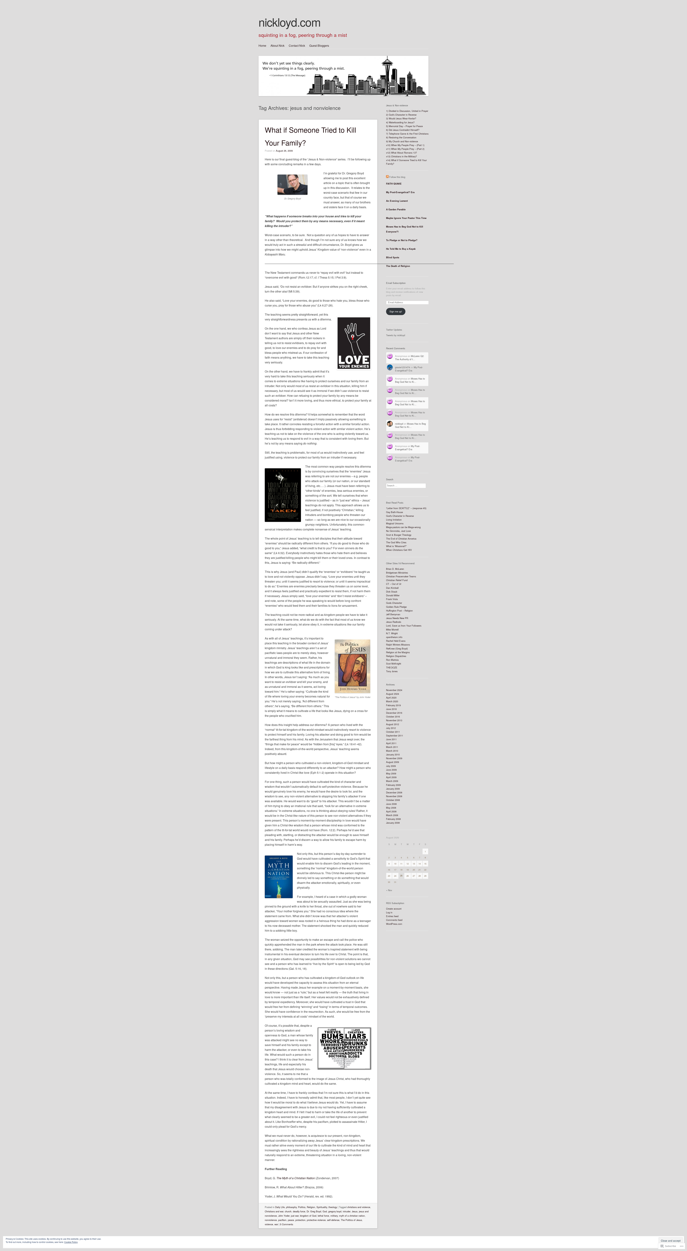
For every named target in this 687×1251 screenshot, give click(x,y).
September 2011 (394, 735)
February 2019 (393, 705)
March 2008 (392, 815)
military (334, 1215)
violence (269, 1224)
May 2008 (391, 807)
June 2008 (391, 804)
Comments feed (394, 920)
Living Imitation (394, 519)
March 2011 (392, 747)
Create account (393, 908)
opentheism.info (394, 637)
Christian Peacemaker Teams (401, 576)
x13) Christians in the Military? (401, 156)
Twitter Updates (394, 329)
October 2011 (393, 731)
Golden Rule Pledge (396, 606)
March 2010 (392, 750)
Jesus (354, 1211)
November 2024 (394, 690)
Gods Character (394, 603)
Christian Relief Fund (397, 580)
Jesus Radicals (393, 622)
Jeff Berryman (393, 614)
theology (332, 1207)
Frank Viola (392, 599)
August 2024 (392, 693)
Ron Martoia (392, 659)
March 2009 (392, 781)
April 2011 (391, 743)
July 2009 (391, 766)
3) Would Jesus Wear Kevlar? (401, 118)
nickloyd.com (289, 22)
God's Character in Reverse (400, 516)
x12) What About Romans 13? (401, 152)
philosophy (291, 1207)
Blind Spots (392, 257)
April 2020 (391, 697)
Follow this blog (397, 177)
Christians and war (274, 1211)
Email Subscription (396, 283)
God (325, 1211)
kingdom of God (308, 1215)
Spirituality (321, 1207)
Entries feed (392, 916)
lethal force (323, 1215)
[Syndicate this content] (387, 177)
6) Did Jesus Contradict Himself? (402, 130)
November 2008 (394, 796)
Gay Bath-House (394, 512)
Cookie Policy (71, 1241)
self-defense (333, 1220)
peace (291, 1220)
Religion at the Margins (398, 652)
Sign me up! (395, 311)
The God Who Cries (396, 542)
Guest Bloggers (319, 46)
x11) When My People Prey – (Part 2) (405, 149)
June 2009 (391, 769)
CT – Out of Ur (393, 584)
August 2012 (392, 724)
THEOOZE (391, 667)
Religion (311, 1207)
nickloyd (399, 423)
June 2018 (391, 709)
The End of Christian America (401, 538)
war (276, 1224)
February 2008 (393, 819)
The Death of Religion (398, 266)
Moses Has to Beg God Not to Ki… (410, 380)
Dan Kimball (392, 588)
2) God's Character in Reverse (401, 114)
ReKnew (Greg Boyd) (397, 648)
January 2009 (393, 788)
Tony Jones (392, 671)
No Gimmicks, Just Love (398, 531)
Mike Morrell (392, 629)
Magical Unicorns (394, 523)
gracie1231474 (402, 367)
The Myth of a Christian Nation (295, 1178)
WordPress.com (394, 924)
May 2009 (391, 773)
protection (300, 1220)
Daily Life (280, 1207)
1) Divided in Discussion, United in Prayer (407, 111)
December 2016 (394, 712)
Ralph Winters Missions (398, 644)
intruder (346, 1211)
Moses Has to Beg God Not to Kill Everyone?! (404, 229)
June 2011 (391, 739)
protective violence (316, 1220)
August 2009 (392, 762)
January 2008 (393, 822)
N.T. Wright (392, 633)
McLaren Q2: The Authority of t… (409, 357)
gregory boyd (334, 1211)
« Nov (389, 890)
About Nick (277, 46)
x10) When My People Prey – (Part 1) (405, 145)
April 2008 (391, 811)
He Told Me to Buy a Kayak (401, 248)
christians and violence (358, 1207)
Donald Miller (392, 595)
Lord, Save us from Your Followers (403, 625)
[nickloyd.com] (343, 69)
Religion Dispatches (396, 656)
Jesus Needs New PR (397, 618)
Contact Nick (297, 46)
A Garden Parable (396, 209)
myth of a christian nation (352, 1215)
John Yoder (283, 1215)
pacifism (282, 1220)
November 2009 (394, 758)
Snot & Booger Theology (398, 535)
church (288, 1211)
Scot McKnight (393, 663)
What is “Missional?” (396, 546)
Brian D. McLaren (395, 569)
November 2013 (394, 720)
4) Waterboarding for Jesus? (400, 122)
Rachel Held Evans (395, 641)
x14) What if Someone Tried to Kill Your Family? (406, 161)
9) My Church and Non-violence (402, 141)
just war (295, 1215)
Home (262, 46)
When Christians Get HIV (399, 550)
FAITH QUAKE (394, 183)
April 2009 (391, 777)
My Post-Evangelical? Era (400, 192)
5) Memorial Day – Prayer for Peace (404, 126)
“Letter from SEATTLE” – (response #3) (406, 508)
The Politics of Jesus (351, 1220)
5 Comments (286, 1224)
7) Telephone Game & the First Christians (407, 133)
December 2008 (394, 792)
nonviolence (271, 1220)
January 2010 (393, 754)
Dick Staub (391, 591)
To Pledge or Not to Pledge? (401, 240)
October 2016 (393, 716)
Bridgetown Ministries (397, 572)
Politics (301, 1207)
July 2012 (391, 728)
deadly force (299, 1211)
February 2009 (393, 785)
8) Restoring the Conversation (401, 137)
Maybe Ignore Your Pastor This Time (406, 218)
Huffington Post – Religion (399, 610)
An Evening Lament (397, 200)
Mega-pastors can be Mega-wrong (403, 527)
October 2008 (393, 800)
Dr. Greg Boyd (314, 1211)
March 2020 (392, 701)
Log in (389, 912)
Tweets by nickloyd (395, 335)
